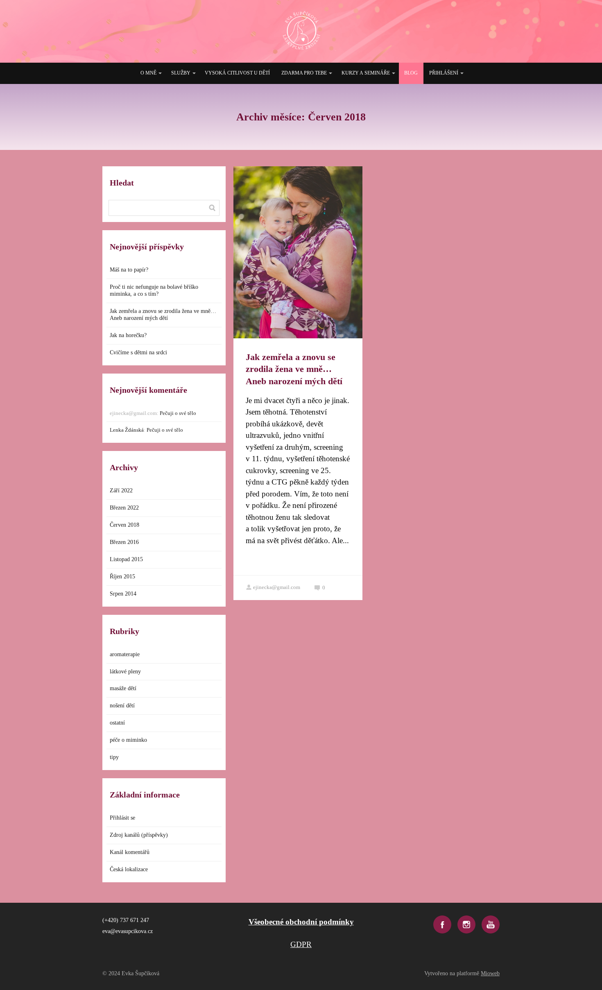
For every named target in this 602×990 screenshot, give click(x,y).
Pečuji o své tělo (178, 413)
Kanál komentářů (129, 852)
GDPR (301, 944)
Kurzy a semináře (366, 73)
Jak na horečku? (128, 335)
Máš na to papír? (129, 270)
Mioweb (490, 973)
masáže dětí (123, 688)
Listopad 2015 (126, 559)
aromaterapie (125, 654)
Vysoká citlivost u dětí (237, 73)
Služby (180, 73)
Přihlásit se (122, 818)
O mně (148, 73)
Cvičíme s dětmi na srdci (138, 352)
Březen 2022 (124, 508)
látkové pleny (125, 671)
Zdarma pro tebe (304, 73)
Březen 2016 (124, 542)
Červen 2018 (124, 525)
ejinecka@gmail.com (276, 587)
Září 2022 (121, 490)
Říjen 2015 (122, 576)
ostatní (117, 723)
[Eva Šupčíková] (301, 31)
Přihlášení (443, 73)
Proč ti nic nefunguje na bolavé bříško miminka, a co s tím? (154, 290)
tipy (114, 757)
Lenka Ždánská (127, 430)
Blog (411, 73)
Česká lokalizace (129, 869)
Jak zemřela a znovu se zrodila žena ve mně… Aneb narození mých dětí (294, 369)
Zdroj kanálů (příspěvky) (139, 835)
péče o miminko (128, 740)
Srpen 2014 (123, 594)
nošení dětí (122, 705)
